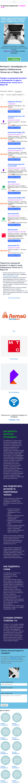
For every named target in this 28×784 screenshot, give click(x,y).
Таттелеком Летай (14, 298)
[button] (14, 2)
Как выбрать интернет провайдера (10, 434)
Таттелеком (6, 276)
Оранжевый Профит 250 (16, 148)
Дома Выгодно (13, 229)
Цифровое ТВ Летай (15, 101)
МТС (10, 276)
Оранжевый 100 (13, 245)
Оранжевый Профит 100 (16, 132)
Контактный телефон (7, 687)
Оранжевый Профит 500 (16, 198)
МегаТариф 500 (13, 213)
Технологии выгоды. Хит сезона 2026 (16, 165)
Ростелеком (15, 276)
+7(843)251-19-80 (8, 51)
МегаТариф (12, 182)
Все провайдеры (14, 392)
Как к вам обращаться (7, 682)
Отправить (4, 705)
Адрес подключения (7, 693)
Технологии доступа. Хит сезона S (16, 117)
